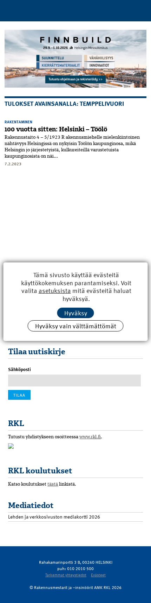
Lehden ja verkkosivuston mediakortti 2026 (54, 516)
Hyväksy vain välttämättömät (75, 325)
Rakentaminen (18, 122)
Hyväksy (75, 312)
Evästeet (98, 575)
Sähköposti (19, 369)
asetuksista (55, 291)
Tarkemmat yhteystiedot (65, 575)
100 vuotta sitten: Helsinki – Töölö (56, 129)
